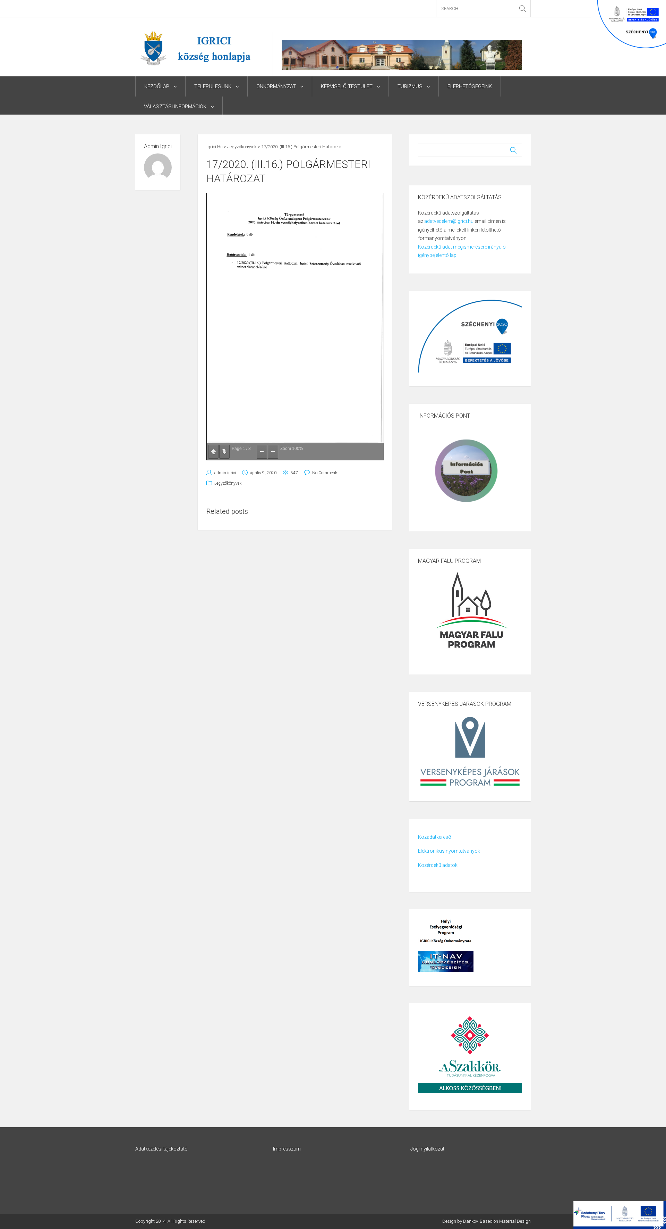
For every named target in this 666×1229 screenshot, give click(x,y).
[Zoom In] (273, 452)
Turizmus (410, 86)
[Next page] (224, 452)
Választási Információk (175, 106)
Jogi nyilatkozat (427, 1149)
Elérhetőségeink (469, 86)
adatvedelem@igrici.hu (448, 221)
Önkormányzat (276, 86)
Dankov (470, 1221)
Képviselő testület (347, 86)
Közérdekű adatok (438, 865)
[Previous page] (213, 452)
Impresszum (287, 1149)
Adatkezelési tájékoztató (161, 1149)
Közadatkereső (434, 837)
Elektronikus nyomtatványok (449, 851)
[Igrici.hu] (195, 48)
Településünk (212, 86)
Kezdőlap (156, 86)
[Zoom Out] (262, 452)
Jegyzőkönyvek (227, 483)
